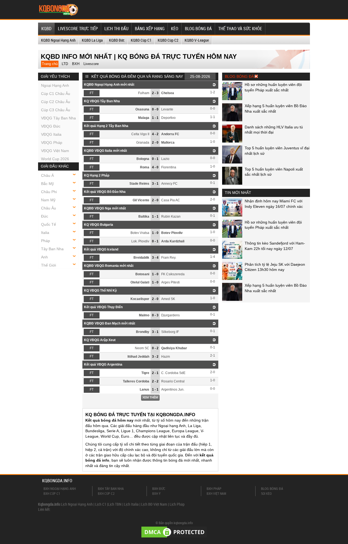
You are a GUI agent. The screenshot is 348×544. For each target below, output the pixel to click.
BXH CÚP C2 (106, 493)
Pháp (45, 241)
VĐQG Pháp (51, 142)
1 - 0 (155, 233)
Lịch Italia (131, 504)
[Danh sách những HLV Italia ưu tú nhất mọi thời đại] (232, 141)
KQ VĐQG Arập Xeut (100, 340)
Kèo (174, 29)
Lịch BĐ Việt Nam (154, 504)
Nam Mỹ (48, 200)
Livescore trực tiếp (78, 29)
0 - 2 (155, 348)
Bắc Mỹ (47, 183)
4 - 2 (155, 134)
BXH (75, 64)
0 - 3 (155, 315)
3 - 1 (155, 184)
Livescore (91, 64)
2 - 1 (155, 373)
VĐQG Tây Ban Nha (58, 118)
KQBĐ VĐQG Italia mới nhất (105, 151)
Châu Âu (48, 208)
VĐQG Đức (50, 126)
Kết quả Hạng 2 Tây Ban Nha (106, 126)
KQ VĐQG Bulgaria (98, 225)
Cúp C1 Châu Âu (55, 93)
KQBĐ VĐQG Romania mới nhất (108, 266)
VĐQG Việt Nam (55, 151)
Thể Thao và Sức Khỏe (240, 29)
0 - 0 (155, 109)
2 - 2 (155, 381)
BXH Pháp (214, 488)
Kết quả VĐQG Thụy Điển (103, 307)
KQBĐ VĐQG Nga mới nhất (105, 208)
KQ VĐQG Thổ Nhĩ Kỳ (100, 290)
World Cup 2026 (55, 159)
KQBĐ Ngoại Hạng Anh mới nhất (109, 84)
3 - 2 (155, 356)
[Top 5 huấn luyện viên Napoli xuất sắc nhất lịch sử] (232, 183)
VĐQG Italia (51, 134)
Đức (44, 216)
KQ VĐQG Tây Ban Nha (102, 101)
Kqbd (46, 29)
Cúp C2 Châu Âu (55, 102)
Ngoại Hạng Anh (55, 85)
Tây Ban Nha (52, 249)
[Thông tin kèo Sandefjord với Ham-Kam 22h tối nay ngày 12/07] (232, 257)
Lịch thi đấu (116, 29)
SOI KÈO (266, 493)
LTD (65, 64)
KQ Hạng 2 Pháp (96, 175)
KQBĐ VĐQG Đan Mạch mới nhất (109, 323)
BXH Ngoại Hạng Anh (60, 488)
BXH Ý (156, 493)
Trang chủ (50, 64)
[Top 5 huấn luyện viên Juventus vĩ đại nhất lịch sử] (232, 162)
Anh (44, 257)
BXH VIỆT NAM (216, 493)
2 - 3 (155, 93)
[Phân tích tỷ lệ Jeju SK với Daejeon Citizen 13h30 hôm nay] (232, 278)
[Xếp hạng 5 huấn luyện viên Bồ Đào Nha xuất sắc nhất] (232, 120)
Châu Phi (49, 192)
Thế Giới (48, 265)
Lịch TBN (115, 504)
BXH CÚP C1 (52, 493)
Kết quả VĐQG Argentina (103, 364)
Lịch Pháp (177, 504)
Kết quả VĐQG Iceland (101, 249)
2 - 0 (155, 142)
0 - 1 (155, 159)
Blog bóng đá (198, 29)
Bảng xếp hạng (149, 29)
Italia (45, 232)
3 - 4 (155, 257)
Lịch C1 (100, 504)
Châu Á (47, 175)
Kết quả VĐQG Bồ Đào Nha (105, 192)
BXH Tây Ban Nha (111, 488)
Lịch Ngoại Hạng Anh (77, 504)
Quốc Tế (48, 224)
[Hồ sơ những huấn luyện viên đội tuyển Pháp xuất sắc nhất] (232, 99)
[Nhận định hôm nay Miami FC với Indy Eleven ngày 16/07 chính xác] (232, 215)
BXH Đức (158, 488)
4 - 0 (155, 167)
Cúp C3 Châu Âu (55, 110)
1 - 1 (155, 118)
